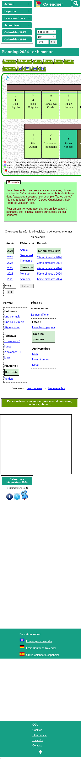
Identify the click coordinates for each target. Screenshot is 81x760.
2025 (10, 257)
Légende (9, 68)
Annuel (24, 249)
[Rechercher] (76, 3)
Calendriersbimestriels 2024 (16, 481)
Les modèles (34, 388)
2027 (10, 268)
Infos (58, 61)
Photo (68, 61)
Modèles (9, 61)
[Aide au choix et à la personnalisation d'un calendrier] (42, 69)
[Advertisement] (55, 17)
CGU (35, 724)
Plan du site (39, 735)
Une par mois (12, 316)
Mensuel (25, 273)
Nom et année (40, 359)
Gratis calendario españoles (43, 654)
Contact (37, 745)
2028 (10, 273)
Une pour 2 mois (14, 322)
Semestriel (26, 255)
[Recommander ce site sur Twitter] (17, 499)
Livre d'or (37, 740)
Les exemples (56, 388)
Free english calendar (39, 641)
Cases (48, 61)
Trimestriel (26, 260)
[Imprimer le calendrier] (35, 69)
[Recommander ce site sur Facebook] (9, 499)
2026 (10, 262)
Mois (37, 61)
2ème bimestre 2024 (49, 257)
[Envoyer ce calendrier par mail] (27, 68)
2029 (10, 279)
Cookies (37, 729)
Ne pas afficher (40, 314)
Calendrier (24, 61)
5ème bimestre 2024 (49, 273)
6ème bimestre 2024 (49, 279)
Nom (35, 354)
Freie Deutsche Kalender (41, 648)
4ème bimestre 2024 (49, 268)
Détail (35, 364)
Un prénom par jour (43, 327)
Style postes (12, 327)
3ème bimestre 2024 (49, 262)
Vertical (8, 378)
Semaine (25, 279)
